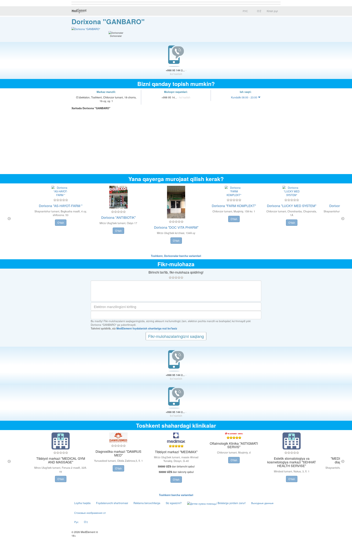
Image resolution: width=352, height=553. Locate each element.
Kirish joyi (272, 11)
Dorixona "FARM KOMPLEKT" (234, 205)
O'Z (258, 11)
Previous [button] (9, 219)
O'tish (60, 222)
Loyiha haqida (82, 503)
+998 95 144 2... (176, 72)
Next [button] (343, 219)
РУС (245, 11)
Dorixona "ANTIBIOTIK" (118, 217)
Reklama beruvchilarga (146, 503)
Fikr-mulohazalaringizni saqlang (176, 336)
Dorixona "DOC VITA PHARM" (176, 227)
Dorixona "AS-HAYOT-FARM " (60, 205)
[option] (176, 218)
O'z (86, 522)
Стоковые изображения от (90, 513)
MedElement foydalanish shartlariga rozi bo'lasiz (146, 328)
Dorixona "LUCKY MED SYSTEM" (291, 205)
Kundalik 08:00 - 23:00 (244, 97)
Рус (76, 522)
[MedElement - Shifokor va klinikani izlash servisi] (79, 11)
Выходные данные (262, 503)
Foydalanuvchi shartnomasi (112, 503)
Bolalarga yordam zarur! (231, 503)
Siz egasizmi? (174, 503)
